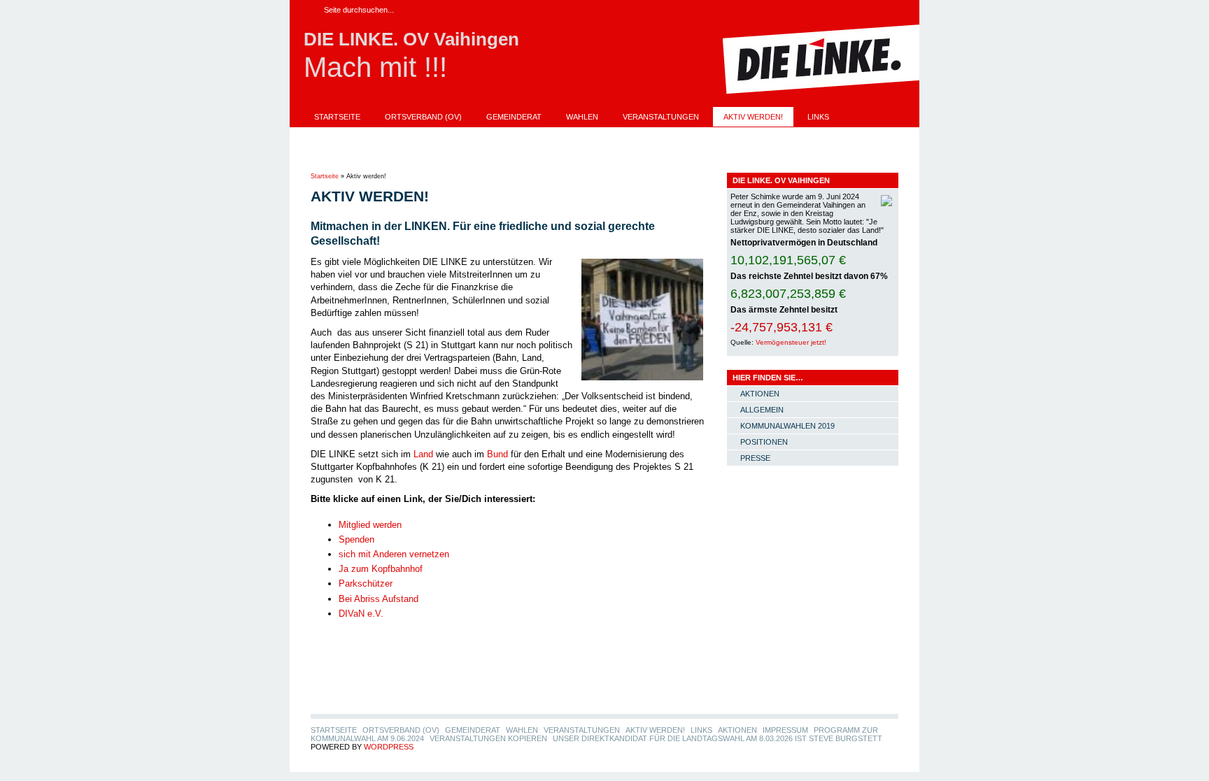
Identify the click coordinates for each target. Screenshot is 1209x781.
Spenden (356, 539)
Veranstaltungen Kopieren (711, 136)
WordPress (388, 747)
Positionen (764, 442)
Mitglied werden (370, 525)
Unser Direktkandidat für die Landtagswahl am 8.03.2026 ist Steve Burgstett (479, 156)
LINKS (818, 117)
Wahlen (582, 117)
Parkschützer (366, 583)
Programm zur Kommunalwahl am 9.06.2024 (538, 136)
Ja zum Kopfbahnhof (381, 569)
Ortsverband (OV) (423, 117)
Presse (755, 458)
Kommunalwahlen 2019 (787, 426)
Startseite (337, 117)
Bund (497, 454)
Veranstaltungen (661, 117)
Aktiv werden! (753, 117)
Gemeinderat (514, 117)
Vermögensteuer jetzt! (791, 342)
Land (423, 454)
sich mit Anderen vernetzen (394, 554)
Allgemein (762, 410)
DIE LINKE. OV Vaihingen (411, 39)
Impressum (400, 136)
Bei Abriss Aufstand (378, 599)
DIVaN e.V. (361, 613)
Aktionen (333, 136)
